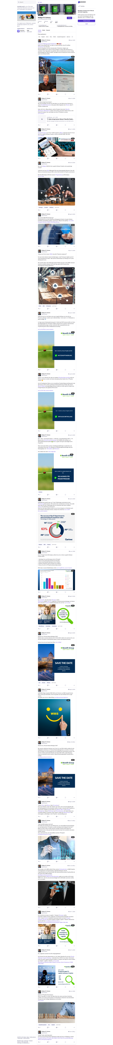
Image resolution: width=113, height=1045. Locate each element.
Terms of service (26, 1038)
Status (28, 1037)
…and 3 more (54, 306)
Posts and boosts (42, 34)
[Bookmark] (65, 94)
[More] (74, 94)
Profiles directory (33, 1037)
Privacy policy (20, 1038)
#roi (39, 36)
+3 (72, 36)
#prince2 (68, 36)
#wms (47, 36)
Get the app (26, 1040)
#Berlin (54, 36)
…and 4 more (53, 682)
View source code (24, 1041)
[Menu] (74, 18)
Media (43, 30)
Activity (39, 30)
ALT (73, 155)
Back (41, 2)
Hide (73, 56)
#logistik (43, 36)
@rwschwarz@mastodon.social (44, 19)
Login (86, 23)
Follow (69, 18)
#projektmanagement (61, 36)
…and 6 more (56, 207)
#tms (51, 36)
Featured (48, 30)
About (25, 1037)
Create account (86, 20)
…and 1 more (60, 626)
